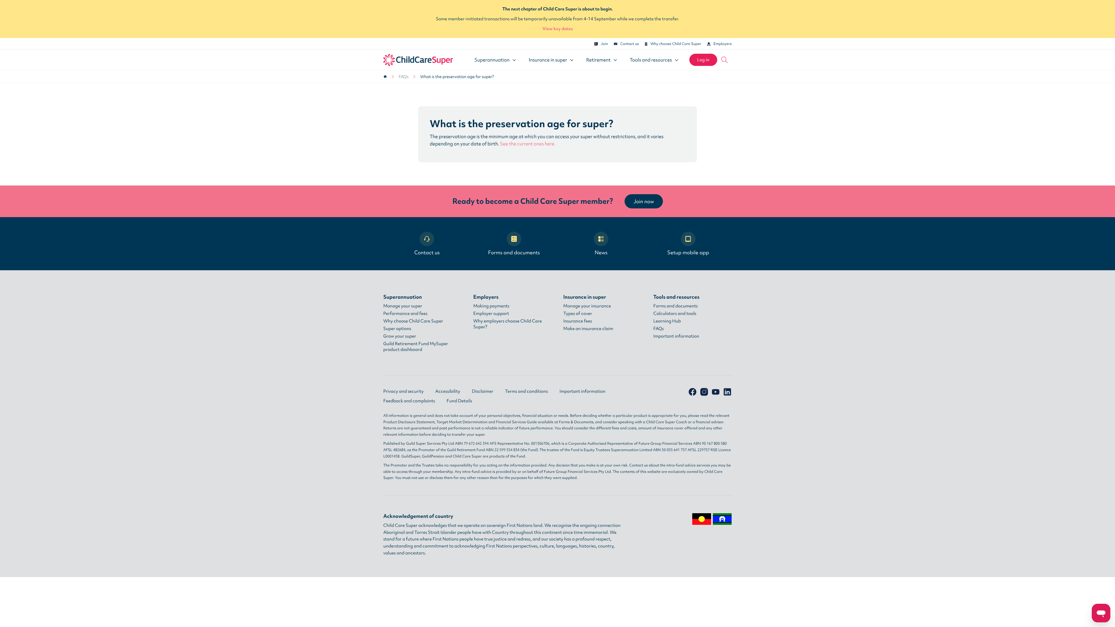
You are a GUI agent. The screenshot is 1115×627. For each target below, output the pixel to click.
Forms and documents (514, 252)
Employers (722, 43)
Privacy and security (403, 391)
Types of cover (577, 313)
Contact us (629, 43)
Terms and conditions (526, 391)
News (601, 252)
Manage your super (402, 306)
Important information (676, 336)
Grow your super (399, 336)
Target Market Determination (462, 421)
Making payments (491, 306)
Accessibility (447, 391)
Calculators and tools (674, 313)
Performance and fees (405, 313)
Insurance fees (577, 321)
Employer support (491, 313)
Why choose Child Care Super (675, 43)
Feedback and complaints (409, 401)
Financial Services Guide (516, 421)
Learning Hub (667, 321)
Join (604, 43)
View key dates (557, 29)
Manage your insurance (587, 306)
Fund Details (459, 401)
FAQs (404, 76)
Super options (397, 328)
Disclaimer (482, 391)
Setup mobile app (688, 252)
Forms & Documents (576, 421)
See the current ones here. (527, 143)
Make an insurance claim (588, 328)
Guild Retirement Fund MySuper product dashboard (415, 346)
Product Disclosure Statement (409, 421)
